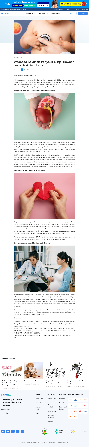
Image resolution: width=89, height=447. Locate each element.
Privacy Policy (52, 442)
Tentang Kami (84, 9)
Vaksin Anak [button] (29, 13)
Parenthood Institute (58, 9)
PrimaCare (67, 9)
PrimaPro (62, 398)
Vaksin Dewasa (40, 403)
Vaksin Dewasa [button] (42, 13)
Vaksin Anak (39, 398)
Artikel (77, 9)
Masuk (72, 13)
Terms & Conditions (63, 442)
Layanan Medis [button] (55, 13)
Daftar (83, 13)
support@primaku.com (8, 413)
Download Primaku (14, 9)
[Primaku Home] (5, 13)
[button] (3, 431)
